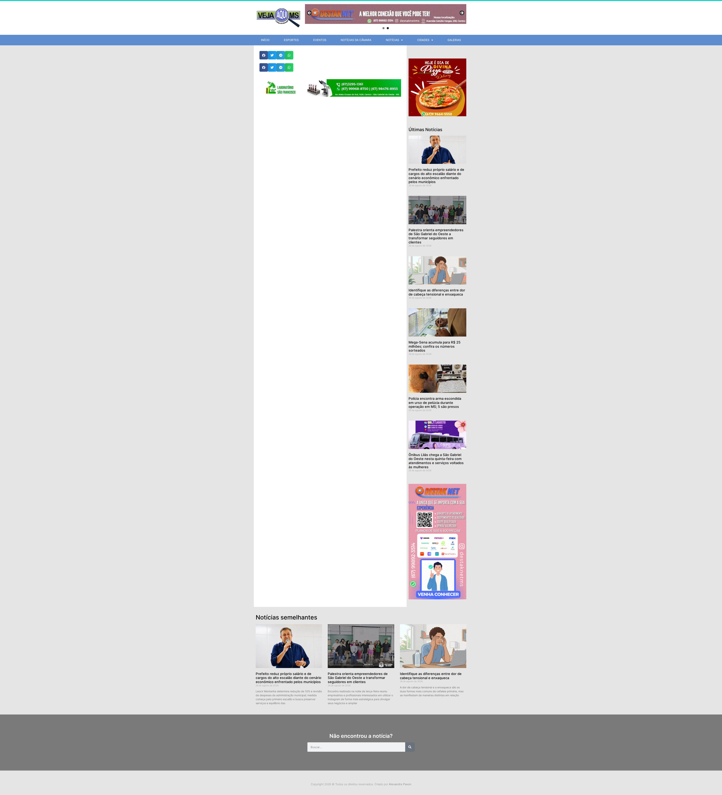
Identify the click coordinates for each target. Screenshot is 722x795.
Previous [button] (309, 13)
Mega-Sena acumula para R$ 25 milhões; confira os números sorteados (434, 346)
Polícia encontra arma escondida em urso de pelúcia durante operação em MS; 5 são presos (435, 403)
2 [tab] (388, 28)
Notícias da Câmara (356, 40)
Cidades (423, 40)
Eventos (319, 40)
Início (265, 40)
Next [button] (461, 13)
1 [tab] (383, 28)
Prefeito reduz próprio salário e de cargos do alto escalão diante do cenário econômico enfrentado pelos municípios (436, 176)
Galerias (454, 40)
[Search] (410, 747)
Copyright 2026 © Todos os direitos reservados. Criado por (361, 784)
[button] (263, 55)
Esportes (291, 40)
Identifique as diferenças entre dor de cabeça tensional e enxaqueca (437, 292)
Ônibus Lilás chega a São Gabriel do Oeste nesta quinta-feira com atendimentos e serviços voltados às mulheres (436, 461)
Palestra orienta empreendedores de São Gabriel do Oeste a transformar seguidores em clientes (436, 236)
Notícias (392, 40)
